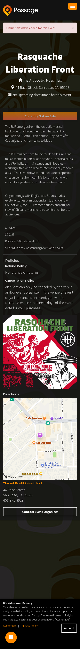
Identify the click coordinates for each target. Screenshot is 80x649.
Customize (9, 625)
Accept (69, 628)
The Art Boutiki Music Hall (22, 483)
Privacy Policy (30, 625)
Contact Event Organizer (40, 512)
